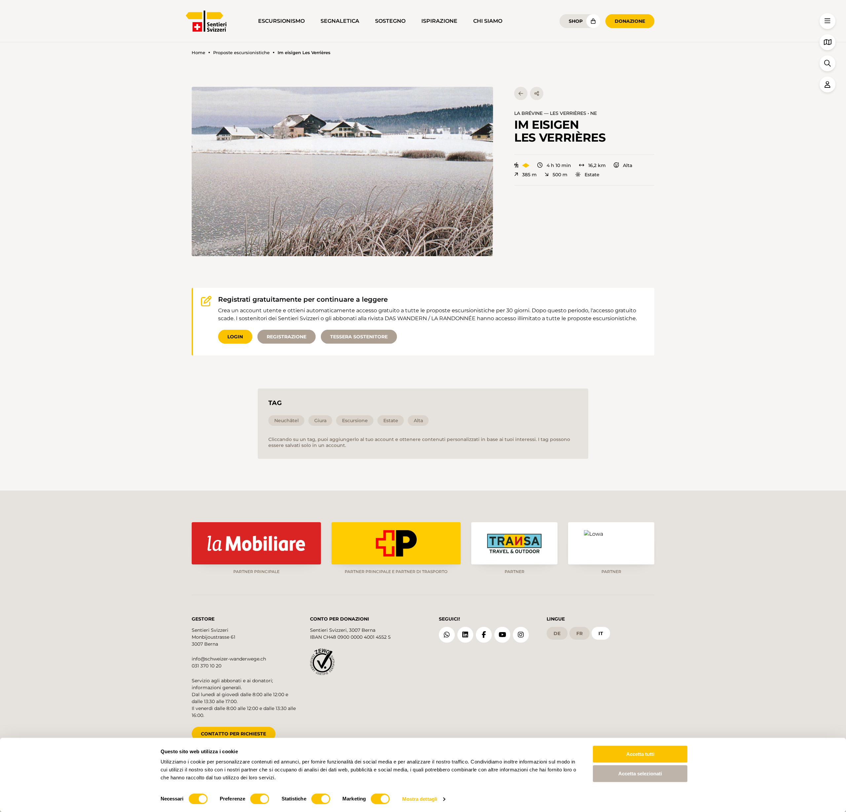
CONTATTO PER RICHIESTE (233, 734)
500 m (560, 174)
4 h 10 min (559, 165)
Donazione (630, 21)
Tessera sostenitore (359, 337)
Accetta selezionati (640, 773)
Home (198, 52)
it (600, 633)
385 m (529, 174)
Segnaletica (340, 21)
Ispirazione (439, 21)
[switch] (259, 799)
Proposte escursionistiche (241, 52)
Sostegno (390, 21)
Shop (576, 21)
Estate (592, 174)
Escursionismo (281, 21)
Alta (627, 165)
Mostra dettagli (420, 799)
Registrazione (286, 337)
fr (579, 633)
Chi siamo (487, 21)
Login (235, 337)
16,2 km (597, 165)
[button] (342, 171)
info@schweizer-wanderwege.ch (229, 659)
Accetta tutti (640, 754)
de (557, 633)
